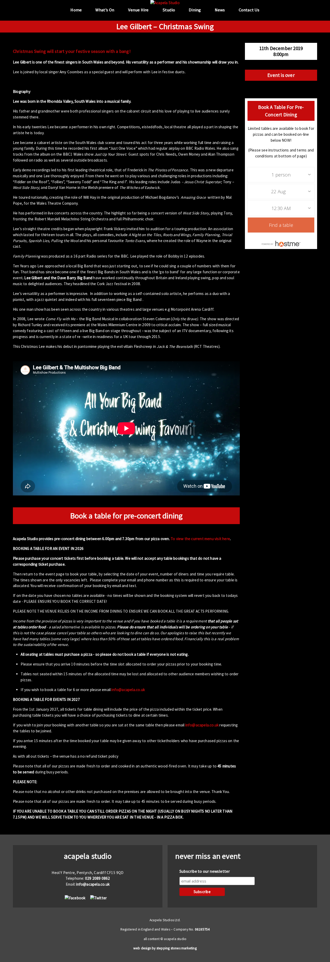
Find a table (281, 225)
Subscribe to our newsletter (204, 871)
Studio (168, 10)
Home (76, 10)
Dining (195, 10)
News (220, 10)
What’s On (104, 10)
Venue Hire (138, 10)
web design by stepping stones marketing (165, 948)
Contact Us (249, 10)
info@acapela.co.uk (128, 689)
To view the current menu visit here (200, 538)
